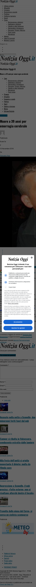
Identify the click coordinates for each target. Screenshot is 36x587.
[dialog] (18, 293)
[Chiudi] (32, 258)
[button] (18, 287)
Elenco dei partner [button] (13, 303)
